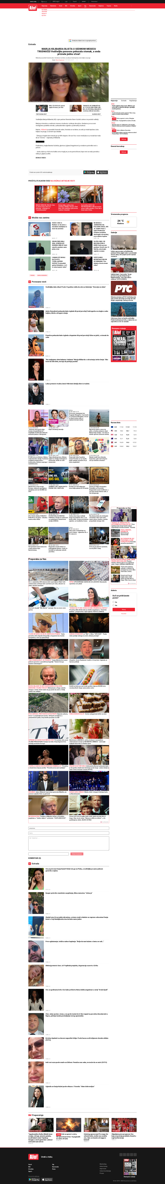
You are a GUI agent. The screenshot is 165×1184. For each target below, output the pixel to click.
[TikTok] (128, 1154)
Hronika (72, 6)
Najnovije (44, 6)
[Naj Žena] (66, 1)
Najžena (101, 6)
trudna (32, 275)
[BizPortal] (44, 2)
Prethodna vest (41, 114)
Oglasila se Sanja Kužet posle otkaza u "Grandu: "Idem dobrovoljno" (70, 1086)
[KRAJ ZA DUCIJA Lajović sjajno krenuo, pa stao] (42, 108)
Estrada (44, 9)
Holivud (44, 11)
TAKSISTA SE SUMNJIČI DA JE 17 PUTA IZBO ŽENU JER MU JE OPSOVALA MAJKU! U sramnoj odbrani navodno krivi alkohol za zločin (92, 108)
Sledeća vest (96, 114)
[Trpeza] (74, 2)
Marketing (103, 1164)
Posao (102, 1173)
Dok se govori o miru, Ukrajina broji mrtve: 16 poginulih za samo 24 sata (68, 1136)
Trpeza (109, 6)
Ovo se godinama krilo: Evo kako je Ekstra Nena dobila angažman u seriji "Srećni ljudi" (77, 990)
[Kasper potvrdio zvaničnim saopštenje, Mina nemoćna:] (36, 903)
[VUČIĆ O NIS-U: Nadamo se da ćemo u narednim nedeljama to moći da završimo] (39, 229)
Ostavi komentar (77, 854)
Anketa (114, 590)
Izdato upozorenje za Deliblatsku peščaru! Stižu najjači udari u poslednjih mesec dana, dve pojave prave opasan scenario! (124, 254)
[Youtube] (131, 1154)
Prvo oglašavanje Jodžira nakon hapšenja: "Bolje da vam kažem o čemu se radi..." (75, 941)
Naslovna (53, 6)
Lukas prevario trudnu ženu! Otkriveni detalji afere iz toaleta (67, 384)
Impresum (103, 1168)
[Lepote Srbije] (56, 2)
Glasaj (124, 609)
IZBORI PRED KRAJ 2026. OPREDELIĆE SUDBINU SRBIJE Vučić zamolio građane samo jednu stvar (59, 245)
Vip (85, 6)
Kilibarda (44, 129)
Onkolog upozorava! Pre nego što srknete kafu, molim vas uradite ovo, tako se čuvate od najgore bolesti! (96, 1137)
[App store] (102, 172)
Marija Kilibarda (42, 275)
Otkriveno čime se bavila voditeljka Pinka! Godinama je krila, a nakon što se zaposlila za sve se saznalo (124, 319)
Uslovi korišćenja (105, 1171)
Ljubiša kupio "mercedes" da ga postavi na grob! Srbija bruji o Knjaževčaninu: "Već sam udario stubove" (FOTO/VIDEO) (121, 276)
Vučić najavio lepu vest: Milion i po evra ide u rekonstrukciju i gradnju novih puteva (123, 107)
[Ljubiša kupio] (124, 265)
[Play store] (89, 172)
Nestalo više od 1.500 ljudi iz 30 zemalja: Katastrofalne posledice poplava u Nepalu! (124, 125)
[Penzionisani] (94, 2)
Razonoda (92, 6)
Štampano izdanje (119, 328)
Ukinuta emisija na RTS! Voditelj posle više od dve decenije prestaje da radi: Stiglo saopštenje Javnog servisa (123, 298)
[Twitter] (135, 1154)
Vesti (60, 6)
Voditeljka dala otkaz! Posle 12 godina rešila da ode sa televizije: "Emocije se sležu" (76, 287)
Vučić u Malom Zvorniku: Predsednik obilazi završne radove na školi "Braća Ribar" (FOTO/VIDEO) (124, 132)
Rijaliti (44, 13)
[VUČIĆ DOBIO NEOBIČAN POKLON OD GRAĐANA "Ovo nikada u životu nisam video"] (81, 264)
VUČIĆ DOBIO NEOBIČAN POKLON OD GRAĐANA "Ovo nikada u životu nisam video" (101, 261)
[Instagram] (124, 1154)
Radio (116, 6)
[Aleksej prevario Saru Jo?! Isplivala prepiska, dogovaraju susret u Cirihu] (36, 976)
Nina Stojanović (60, 60)
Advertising (103, 1166)
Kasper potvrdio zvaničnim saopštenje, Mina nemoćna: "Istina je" (69, 893)
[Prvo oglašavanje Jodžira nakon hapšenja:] (36, 952)
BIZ (66, 6)
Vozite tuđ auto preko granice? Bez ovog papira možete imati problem (123, 113)
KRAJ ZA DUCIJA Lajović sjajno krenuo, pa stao (57, 106)
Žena (53, 1169)
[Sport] (83, 2)
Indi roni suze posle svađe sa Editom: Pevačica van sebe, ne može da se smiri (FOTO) (76, 1062)
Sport (79, 6)
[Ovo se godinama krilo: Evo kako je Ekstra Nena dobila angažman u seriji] (36, 1000)
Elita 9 (44, 15)
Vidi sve (124, 139)
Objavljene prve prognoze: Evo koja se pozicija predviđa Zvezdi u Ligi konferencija (124, 1136)
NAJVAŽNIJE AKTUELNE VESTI (62, 181)
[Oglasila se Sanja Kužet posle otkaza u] (36, 1097)
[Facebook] (121, 1154)
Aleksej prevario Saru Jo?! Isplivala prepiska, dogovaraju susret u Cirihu (72, 965)
